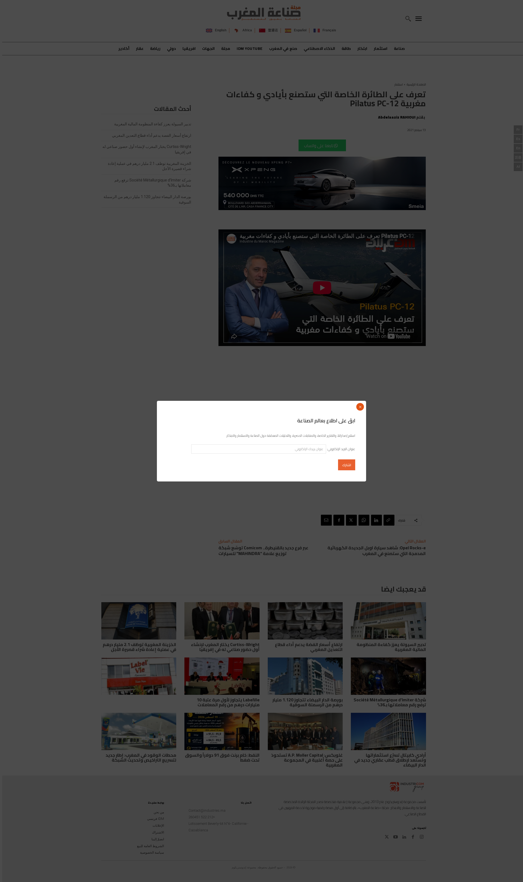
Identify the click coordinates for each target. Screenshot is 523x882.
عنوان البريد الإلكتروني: (340, 449)
